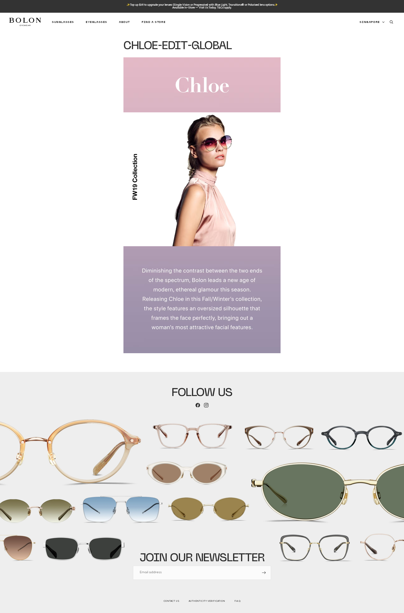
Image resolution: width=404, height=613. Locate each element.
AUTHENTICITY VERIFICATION (207, 601)
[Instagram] (206, 405)
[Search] (391, 22)
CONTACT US (171, 601)
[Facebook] (198, 405)
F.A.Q (237, 601)
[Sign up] (264, 573)
